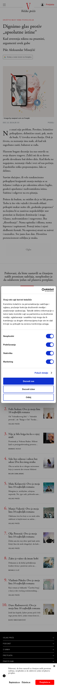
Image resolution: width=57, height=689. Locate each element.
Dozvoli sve (28, 381)
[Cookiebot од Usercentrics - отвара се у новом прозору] (42, 290)
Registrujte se (14, 682)
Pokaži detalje (41, 373)
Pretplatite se (45, 682)
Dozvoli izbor (28, 389)
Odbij (28, 397)
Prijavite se (26, 682)
